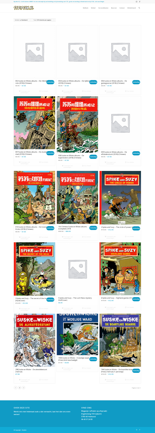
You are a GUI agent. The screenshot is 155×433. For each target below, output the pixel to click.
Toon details (44, 91)
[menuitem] (86, 8)
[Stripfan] (24, 8)
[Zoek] (139, 8)
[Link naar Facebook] (139, 1)
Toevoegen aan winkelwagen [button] (25, 91)
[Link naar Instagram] (136, 1)
